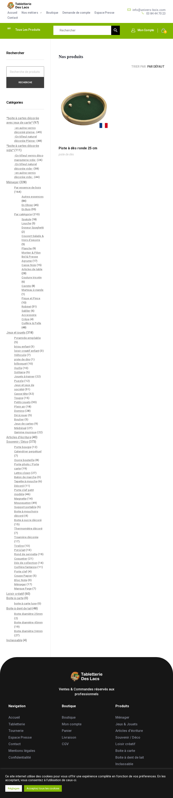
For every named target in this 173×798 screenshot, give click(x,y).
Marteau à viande (32, 289)
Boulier (19, 419)
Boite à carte (15, 598)
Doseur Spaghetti (33, 227)
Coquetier (20, 558)
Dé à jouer (20, 415)
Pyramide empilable (27, 338)
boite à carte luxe (25, 603)
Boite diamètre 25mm (28, 613)
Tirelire (19, 545)
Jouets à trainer (24, 376)
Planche (27, 248)
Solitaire (19, 372)
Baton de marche (25, 477)
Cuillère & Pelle (31, 323)
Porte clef (20, 571)
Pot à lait (19, 550)
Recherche (25, 82)
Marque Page (23, 588)
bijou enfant (22, 346)
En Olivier (27, 205)
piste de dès (66, 154)
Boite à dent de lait (19, 608)
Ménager (12, 182)
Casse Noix (29, 265)
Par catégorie (23, 214)
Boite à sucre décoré (28, 520)
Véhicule (20, 355)
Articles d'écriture (18, 437)
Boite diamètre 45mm (28, 622)
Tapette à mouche (26, 481)
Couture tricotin (32, 277)
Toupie (18, 398)
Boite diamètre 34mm (28, 631)
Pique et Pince (31, 298)
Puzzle (19, 380)
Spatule (26, 219)
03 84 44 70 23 (156, 13)
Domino (19, 410)
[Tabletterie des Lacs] (19, 5)
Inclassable (14, 640)
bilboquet (20, 363)
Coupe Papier (23, 575)
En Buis (26, 209)
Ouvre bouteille (24, 460)
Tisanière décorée (26, 537)
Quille (18, 368)
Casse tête (21, 393)
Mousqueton (22, 502)
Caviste (26, 285)
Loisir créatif (15, 593)
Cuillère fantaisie (25, 567)
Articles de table (32, 269)
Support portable (25, 507)
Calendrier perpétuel (28, 451)
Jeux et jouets (16, 332)
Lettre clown (22, 473)
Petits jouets (22, 402)
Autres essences (32, 196)
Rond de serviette (25, 554)
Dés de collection (25, 562)
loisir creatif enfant (26, 350)
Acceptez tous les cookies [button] (43, 788)
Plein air (19, 406)
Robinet (26, 306)
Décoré (19, 485)
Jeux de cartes (24, 423)
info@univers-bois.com (149, 10)
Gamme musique (25, 432)
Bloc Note (20, 580)
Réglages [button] (13, 788)
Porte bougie (22, 447)
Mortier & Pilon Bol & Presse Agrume (31, 257)
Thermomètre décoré (28, 528)
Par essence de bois (27, 187)
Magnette (20, 498)
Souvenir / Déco (17, 441)
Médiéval (20, 428)
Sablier (26, 310)
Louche (26, 223)
